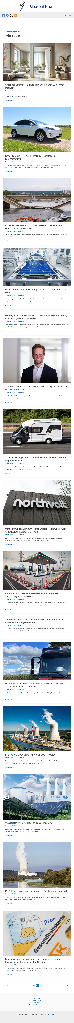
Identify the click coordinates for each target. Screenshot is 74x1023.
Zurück (7, 985)
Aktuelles (21, 90)
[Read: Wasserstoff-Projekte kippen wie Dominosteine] (37, 797)
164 (33, 985)
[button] (65, 15)
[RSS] (15, 15)
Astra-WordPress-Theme (47, 1014)
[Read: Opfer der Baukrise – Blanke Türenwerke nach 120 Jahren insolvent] (37, 62)
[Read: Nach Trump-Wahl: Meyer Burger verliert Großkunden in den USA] (37, 267)
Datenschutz (37, 1000)
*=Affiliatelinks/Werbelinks (37, 1004)
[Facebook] (3, 15)
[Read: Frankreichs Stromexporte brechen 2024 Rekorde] (37, 728)
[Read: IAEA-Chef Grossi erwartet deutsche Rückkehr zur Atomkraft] (37, 865)
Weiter (67, 985)
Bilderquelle (37, 1002)
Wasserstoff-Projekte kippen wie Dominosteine (28, 823)
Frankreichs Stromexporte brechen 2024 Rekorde (30, 754)
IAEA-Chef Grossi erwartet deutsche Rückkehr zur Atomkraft (36, 891)
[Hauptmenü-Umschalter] (70, 15)
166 (41, 985)
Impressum (37, 998)
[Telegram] (7, 15)
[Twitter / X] (11, 15)
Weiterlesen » (9, 101)
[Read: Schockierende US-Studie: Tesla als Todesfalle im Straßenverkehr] (37, 130)
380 (48, 985)
